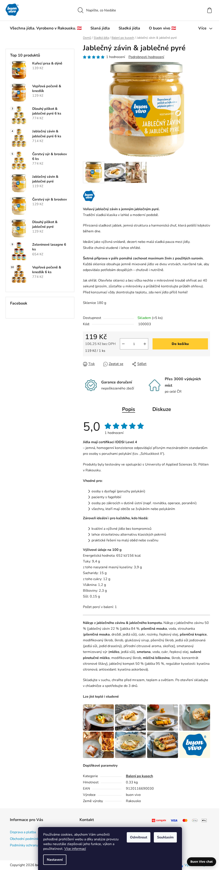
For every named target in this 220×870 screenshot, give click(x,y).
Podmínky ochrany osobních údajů (36, 845)
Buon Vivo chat (201, 861)
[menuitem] (46, 28)
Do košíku (180, 344)
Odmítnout (138, 837)
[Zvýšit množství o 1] (145, 344)
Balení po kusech (139, 776)
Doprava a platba (23, 832)
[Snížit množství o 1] (123, 344)
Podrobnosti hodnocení (146, 57)
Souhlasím (165, 837)
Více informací (75, 848)
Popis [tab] (128, 409)
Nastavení (55, 859)
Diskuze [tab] (161, 409)
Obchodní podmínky (25, 838)
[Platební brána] (179, 820)
